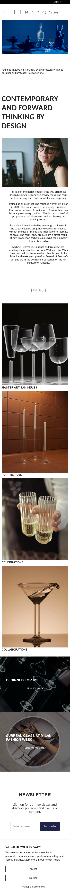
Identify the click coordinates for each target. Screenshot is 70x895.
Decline (33, 877)
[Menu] (5, 12)
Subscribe (49, 826)
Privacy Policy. (52, 859)
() (58, 2)
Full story (38, 290)
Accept (33, 868)
